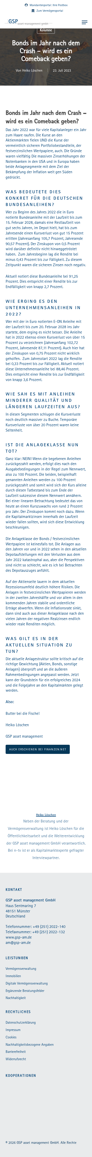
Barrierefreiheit (16, 1052)
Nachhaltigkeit (16, 998)
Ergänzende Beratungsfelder (25, 991)
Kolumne (46, 30)
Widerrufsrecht (16, 1059)
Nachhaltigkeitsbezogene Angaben (30, 1044)
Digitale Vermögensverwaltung (27, 983)
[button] (84, 22)
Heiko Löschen (32, 70)
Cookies (11, 1037)
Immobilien (13, 976)
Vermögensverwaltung (21, 968)
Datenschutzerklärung (21, 1022)
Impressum (13, 1030)
